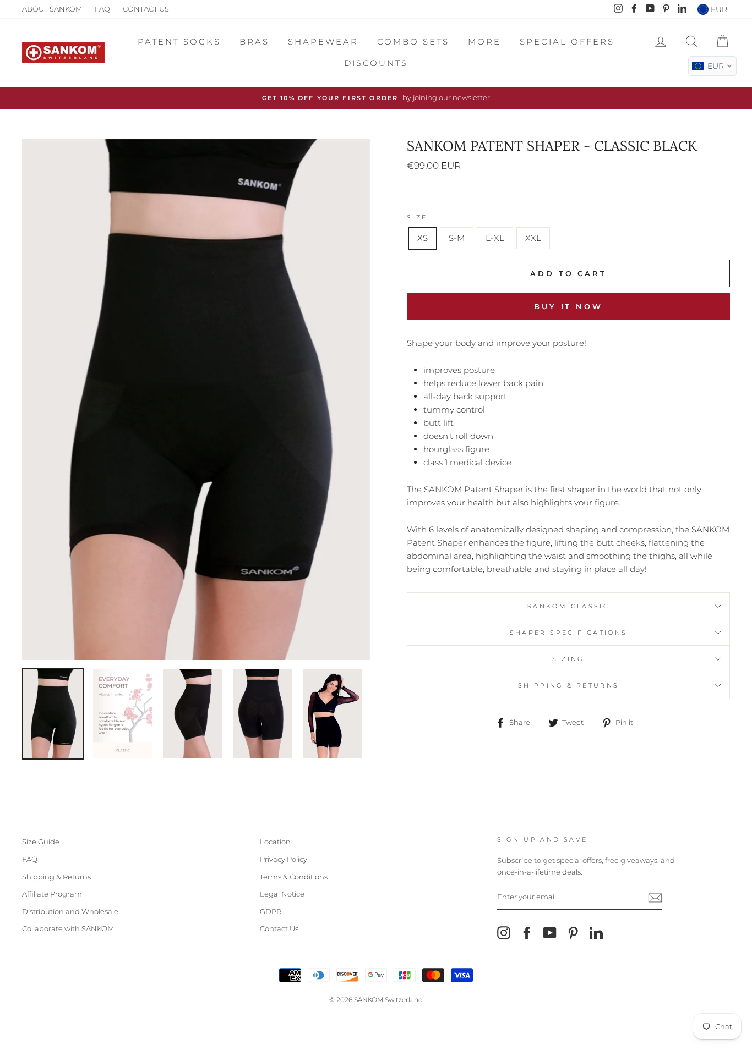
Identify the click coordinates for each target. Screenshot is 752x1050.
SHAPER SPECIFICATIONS (569, 632)
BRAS (254, 41)
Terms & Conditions (294, 877)
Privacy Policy (283, 859)
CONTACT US (146, 9)
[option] (376, 97)
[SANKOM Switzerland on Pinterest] (573, 932)
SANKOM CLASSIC (568, 606)
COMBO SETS (413, 41)
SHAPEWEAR (323, 41)
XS (422, 238)
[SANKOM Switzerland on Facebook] (526, 932)
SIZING (568, 659)
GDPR (270, 912)
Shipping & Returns (56, 877)
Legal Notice (282, 894)
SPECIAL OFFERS (567, 41)
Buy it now (568, 306)
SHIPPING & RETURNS (568, 685)
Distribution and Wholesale (70, 912)
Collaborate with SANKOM (68, 929)
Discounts (376, 63)
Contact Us (279, 929)
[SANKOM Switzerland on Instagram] (503, 932)
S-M (457, 238)
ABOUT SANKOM (52, 9)
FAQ (102, 9)
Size (417, 217)
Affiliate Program (52, 894)
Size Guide (40, 842)
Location (275, 842)
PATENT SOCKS (179, 41)
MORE (484, 41)
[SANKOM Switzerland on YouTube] (550, 932)
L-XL (495, 238)
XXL (533, 238)
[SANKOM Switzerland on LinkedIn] (596, 932)
